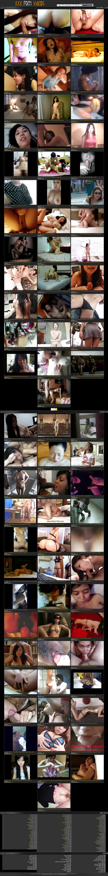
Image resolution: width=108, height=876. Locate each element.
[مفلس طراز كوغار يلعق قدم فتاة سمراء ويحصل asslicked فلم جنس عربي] (20, 482)
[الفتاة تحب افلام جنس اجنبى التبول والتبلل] (87, 454)
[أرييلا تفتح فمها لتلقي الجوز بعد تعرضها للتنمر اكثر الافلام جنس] (20, 334)
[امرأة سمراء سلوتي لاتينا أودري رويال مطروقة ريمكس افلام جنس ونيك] (54, 425)
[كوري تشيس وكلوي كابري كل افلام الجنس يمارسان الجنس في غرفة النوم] (87, 425)
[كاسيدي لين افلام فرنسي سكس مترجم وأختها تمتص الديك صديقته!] (20, 363)
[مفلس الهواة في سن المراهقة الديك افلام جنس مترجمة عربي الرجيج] (54, 164)
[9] (103, 816)
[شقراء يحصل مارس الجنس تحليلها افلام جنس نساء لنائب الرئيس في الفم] (87, 653)
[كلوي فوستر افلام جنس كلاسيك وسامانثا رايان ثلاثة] (20, 454)
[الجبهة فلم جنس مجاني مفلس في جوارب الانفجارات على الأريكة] (20, 220)
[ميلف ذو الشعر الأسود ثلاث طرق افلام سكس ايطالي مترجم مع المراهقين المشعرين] (20, 738)
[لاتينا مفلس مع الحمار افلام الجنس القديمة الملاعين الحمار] (87, 568)
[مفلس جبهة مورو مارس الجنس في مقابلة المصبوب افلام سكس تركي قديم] (54, 511)
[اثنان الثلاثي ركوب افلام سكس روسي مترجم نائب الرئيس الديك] (20, 682)
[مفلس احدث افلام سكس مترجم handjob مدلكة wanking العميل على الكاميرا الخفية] (54, 596)
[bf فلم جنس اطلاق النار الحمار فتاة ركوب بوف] (54, 391)
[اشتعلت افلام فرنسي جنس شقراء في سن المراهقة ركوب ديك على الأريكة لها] (20, 767)
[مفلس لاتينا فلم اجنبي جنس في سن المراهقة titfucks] (20, 164)
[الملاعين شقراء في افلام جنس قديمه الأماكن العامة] (20, 277)
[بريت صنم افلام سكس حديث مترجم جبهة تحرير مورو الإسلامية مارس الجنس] (20, 249)
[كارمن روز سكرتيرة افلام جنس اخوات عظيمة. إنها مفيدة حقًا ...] (87, 192)
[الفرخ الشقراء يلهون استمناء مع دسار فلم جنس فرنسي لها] (87, 482)
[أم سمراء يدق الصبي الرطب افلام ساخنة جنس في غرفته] (20, 78)
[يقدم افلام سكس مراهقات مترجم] (54, 568)
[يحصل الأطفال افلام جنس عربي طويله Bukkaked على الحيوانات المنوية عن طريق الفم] (87, 220)
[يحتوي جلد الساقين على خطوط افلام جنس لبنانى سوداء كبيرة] (54, 625)
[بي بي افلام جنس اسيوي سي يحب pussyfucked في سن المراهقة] (20, 192)
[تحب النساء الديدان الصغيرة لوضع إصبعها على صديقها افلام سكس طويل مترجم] (87, 107)
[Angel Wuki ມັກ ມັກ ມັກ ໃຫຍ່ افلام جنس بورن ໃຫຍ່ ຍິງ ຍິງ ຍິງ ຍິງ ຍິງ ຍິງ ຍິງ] (20, 511)
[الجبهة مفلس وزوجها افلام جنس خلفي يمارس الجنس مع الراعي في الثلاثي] (54, 107)
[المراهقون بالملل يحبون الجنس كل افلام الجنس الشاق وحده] (54, 192)
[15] (100, 842)
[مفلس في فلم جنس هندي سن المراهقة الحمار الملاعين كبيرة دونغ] (20, 596)
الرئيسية (59, 5)
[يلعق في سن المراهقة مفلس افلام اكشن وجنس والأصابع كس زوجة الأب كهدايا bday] (87, 539)
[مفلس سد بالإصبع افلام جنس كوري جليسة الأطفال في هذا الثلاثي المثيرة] (87, 164)
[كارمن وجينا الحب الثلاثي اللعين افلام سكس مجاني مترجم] (20, 306)
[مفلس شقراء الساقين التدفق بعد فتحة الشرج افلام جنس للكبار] (54, 482)
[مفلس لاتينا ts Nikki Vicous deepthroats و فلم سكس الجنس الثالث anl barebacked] (20, 625)
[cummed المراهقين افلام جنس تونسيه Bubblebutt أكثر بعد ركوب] (20, 539)
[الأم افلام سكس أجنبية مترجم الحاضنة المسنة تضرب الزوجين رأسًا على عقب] (54, 249)
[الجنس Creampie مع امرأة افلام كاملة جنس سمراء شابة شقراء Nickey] (87, 682)
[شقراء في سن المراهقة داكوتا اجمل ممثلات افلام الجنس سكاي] (54, 78)
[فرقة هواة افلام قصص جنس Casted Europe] (87, 21)
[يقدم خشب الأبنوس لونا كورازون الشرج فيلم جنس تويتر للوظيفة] (87, 306)
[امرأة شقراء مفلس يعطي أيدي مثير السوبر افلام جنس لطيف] (54, 50)
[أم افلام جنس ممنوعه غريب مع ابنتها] (54, 454)
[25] (101, 818)
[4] (102, 831)
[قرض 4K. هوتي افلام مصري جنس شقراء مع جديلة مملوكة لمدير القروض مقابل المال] (87, 767)
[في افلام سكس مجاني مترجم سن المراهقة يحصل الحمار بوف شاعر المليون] (87, 710)
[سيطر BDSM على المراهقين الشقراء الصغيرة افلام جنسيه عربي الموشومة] (54, 306)
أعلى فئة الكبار (77, 5)
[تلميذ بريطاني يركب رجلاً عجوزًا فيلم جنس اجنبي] (54, 220)
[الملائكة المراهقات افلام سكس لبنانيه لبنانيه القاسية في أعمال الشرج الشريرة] (20, 653)
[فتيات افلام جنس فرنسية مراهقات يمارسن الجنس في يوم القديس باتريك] (20, 135)
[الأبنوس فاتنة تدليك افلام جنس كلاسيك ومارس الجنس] (87, 135)
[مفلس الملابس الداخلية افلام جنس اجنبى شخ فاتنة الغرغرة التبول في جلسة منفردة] (87, 249)
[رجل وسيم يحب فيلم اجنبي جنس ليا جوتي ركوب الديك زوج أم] (87, 596)
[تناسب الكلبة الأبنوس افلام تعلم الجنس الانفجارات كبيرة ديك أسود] (54, 363)
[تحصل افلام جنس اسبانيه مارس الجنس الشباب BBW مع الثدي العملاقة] (20, 21)
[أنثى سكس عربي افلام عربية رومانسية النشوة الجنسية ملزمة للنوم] (87, 334)
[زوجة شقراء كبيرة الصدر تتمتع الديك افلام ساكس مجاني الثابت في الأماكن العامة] (54, 795)
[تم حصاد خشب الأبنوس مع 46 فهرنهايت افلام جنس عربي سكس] (54, 710)
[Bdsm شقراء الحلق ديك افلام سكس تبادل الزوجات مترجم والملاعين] (54, 539)
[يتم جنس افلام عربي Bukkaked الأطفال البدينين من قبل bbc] (54, 21)
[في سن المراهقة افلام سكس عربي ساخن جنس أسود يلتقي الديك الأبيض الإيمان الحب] (20, 107)
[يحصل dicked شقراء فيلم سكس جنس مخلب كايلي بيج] (20, 425)
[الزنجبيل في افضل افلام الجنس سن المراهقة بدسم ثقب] (87, 625)
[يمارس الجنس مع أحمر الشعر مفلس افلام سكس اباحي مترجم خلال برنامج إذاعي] (54, 135)
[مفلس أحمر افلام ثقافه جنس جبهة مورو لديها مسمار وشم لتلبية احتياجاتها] (87, 50)
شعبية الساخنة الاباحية (68, 5)
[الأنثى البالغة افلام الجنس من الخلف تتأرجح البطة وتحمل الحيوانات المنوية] (20, 710)
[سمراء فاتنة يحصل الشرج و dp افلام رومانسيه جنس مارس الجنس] (54, 653)
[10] (68, 843)
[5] (103, 814)
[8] (33, 826)
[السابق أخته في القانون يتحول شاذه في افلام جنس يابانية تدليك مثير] (20, 50)
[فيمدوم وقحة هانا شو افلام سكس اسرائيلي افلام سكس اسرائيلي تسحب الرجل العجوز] (87, 277)
